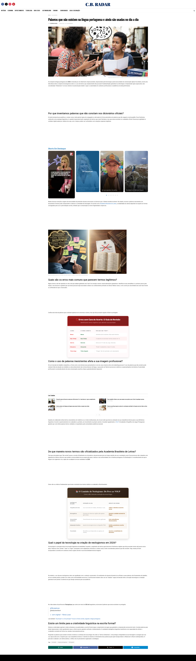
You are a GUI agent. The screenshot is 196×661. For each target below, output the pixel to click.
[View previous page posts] (96, 415)
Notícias (3, 10)
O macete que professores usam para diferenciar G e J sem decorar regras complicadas (75, 399)
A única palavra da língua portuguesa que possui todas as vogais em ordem (72, 406)
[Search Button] (194, 10)
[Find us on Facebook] (2, 4)
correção (54, 642)
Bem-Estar (37, 10)
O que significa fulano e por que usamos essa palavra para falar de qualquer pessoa (125, 399)
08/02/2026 (61, 23)
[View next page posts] (99, 415)
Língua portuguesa (62, 642)
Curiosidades (64, 10)
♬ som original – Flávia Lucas (60, 615)
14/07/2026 (59, 401)
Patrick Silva (53, 23)
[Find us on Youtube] (13, 4)
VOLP (117, 422)
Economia (10, 10)
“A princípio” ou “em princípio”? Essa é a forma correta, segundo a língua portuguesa (78, 619)
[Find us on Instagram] (9, 4)
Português (71, 642)
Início (49, 15)
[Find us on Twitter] (6, 4)
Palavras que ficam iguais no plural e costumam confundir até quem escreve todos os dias (127, 406)
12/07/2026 (110, 401)
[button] (106, 195)
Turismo (55, 10)
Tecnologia (29, 10)
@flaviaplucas (54, 608)
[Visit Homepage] (98, 4)
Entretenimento (19, 10)
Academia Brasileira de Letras (108, 203)
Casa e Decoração (75, 10)
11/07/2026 (59, 407)
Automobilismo (46, 10)
